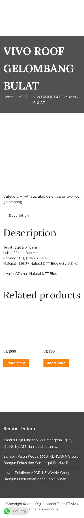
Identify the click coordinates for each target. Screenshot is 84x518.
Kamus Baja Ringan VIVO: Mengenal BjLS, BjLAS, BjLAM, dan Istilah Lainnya (37, 443)
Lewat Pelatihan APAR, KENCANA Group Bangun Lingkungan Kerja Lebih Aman (37, 476)
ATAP (23, 97)
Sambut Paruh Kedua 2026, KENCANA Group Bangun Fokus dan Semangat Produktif (40, 459)
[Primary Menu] (76, 18)
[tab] (19, 215)
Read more (15, 363)
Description (19, 216)
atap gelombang (51, 197)
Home (8, 97)
